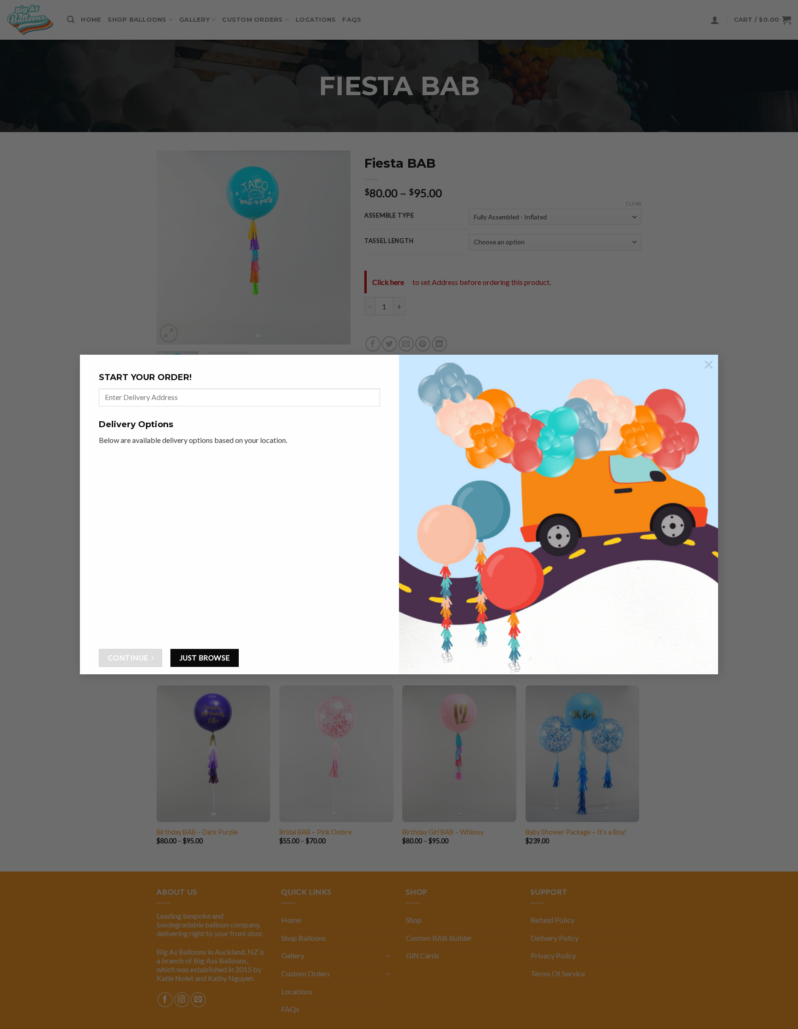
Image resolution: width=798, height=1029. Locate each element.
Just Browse (205, 658)
